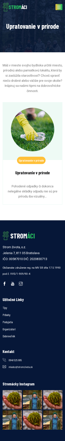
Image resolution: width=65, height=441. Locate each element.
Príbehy (6, 315)
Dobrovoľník (9, 336)
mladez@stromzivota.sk (21, 366)
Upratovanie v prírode (31, 160)
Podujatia (8, 322)
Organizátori (9, 329)
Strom (22, 235)
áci (18, 7)
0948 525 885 (15, 360)
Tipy (5, 308)
